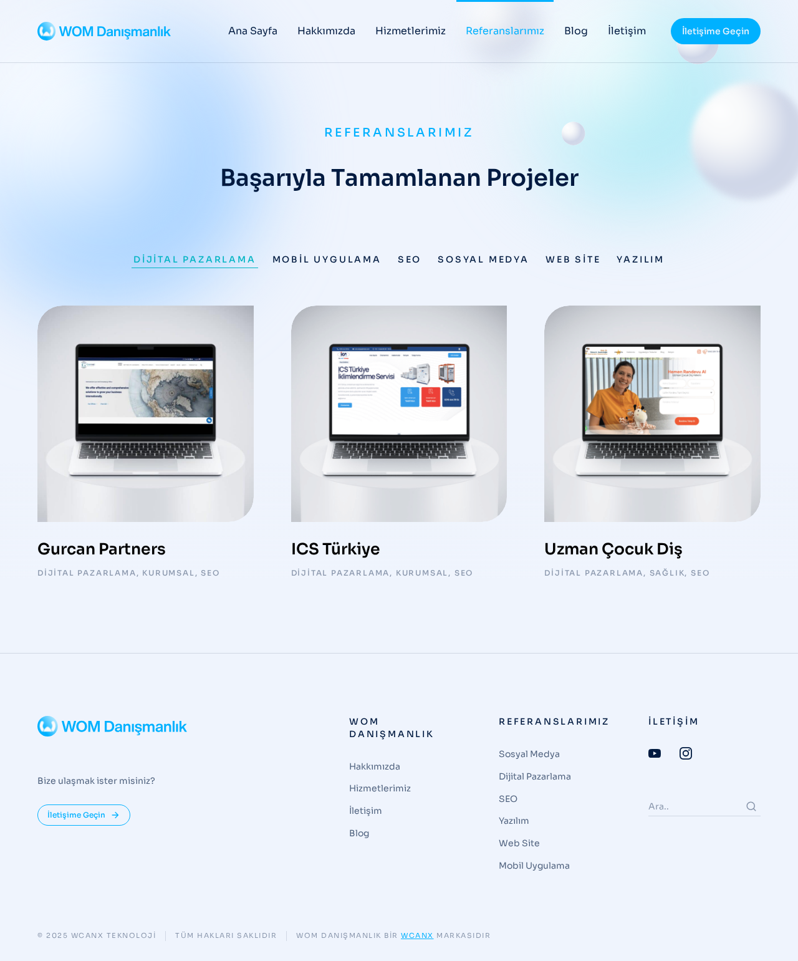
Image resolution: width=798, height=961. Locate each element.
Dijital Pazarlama (194, 259)
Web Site (573, 259)
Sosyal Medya (483, 259)
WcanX (417, 935)
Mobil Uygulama (327, 259)
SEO (409, 259)
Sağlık (667, 572)
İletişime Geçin (715, 31)
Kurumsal (168, 572)
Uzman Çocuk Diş (613, 549)
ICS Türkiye (335, 549)
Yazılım (641, 259)
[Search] (751, 806)
